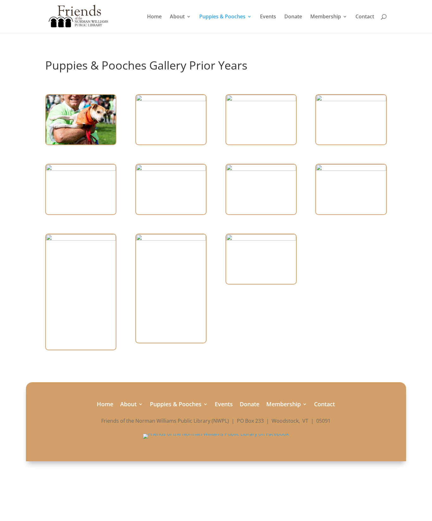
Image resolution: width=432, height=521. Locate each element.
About (177, 17)
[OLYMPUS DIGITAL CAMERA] (81, 142)
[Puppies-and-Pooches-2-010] (351, 168)
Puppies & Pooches (222, 17)
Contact (364, 17)
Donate (293, 17)
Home (154, 17)
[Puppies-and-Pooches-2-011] (261, 238)
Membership (325, 17)
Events (268, 17)
